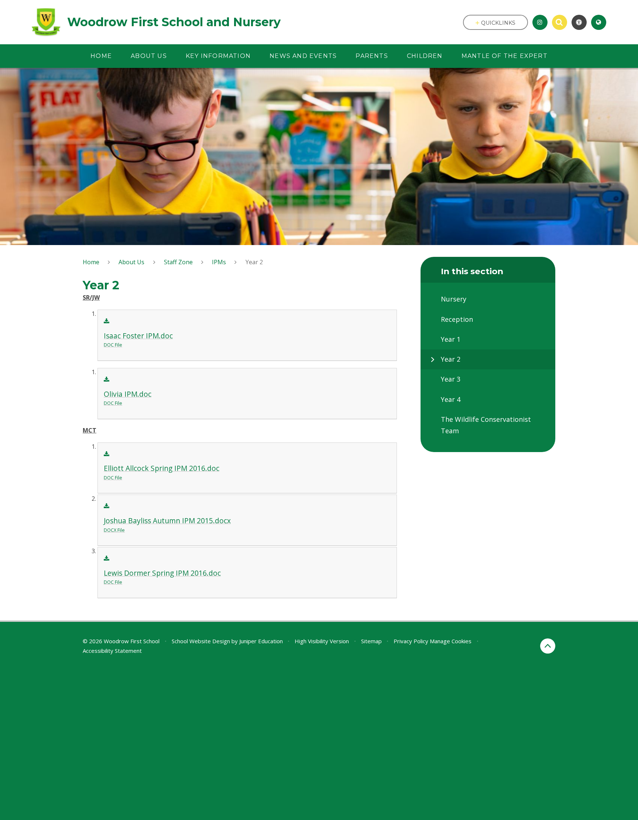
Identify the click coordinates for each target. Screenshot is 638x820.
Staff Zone (178, 262)
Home (91, 262)
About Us (131, 262)
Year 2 (254, 262)
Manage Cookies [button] (450, 641)
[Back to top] (547, 646)
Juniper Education (261, 641)
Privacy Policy (411, 641)
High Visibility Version (322, 641)
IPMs (219, 262)
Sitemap (371, 641)
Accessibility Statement (112, 650)
